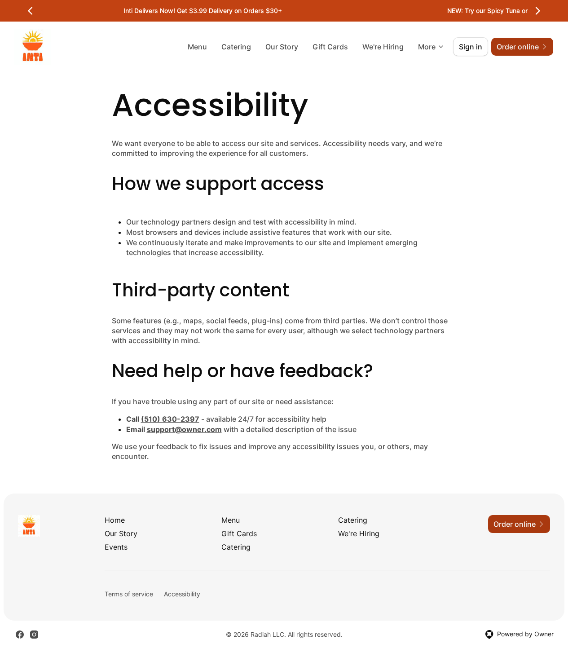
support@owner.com (184, 429)
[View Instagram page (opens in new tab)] (34, 634)
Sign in (470, 46)
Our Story (281, 46)
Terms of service (129, 594)
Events (116, 546)
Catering (236, 46)
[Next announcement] (537, 11)
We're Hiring (383, 46)
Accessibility (182, 594)
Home (115, 520)
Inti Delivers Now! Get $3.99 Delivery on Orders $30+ (202, 10)
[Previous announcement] (30, 11)
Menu (197, 46)
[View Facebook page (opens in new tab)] (19, 634)
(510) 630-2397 (170, 418)
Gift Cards (330, 46)
